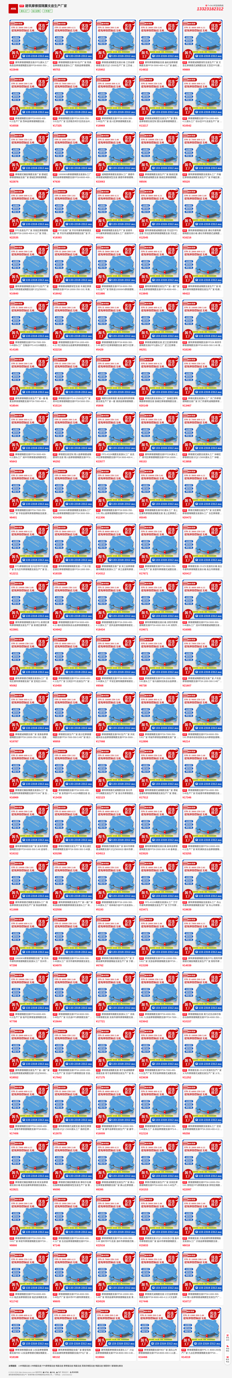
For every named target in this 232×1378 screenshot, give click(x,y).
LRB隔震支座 (35, 1366)
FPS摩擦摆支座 (48, 1366)
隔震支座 (59, 1366)
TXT (59, 1372)
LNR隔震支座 (24, 1366)
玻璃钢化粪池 (117, 1366)
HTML (46, 1372)
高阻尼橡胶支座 (88, 1366)
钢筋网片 (107, 1366)
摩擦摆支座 (68, 1366)
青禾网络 (75, 1372)
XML (53, 1372)
